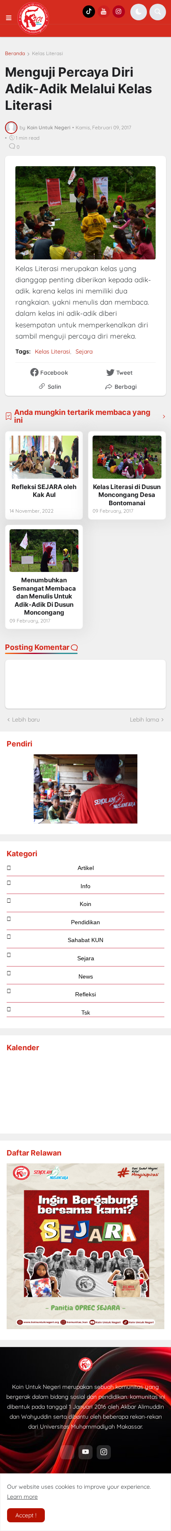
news (85, 976)
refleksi (85, 994)
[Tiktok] (67, 1452)
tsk (85, 1012)
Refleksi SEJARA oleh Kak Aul (44, 491)
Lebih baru (26, 719)
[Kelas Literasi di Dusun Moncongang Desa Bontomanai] (127, 457)
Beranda (15, 53)
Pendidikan (85, 922)
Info (85, 886)
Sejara (84, 351)
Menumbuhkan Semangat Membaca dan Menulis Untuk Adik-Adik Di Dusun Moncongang (44, 596)
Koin (85, 904)
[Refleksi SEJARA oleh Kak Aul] (44, 457)
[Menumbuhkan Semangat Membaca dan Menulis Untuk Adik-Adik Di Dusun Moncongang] (44, 550)
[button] (11, 18)
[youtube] (85, 1452)
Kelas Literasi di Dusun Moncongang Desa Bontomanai (127, 495)
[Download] (85, 1327)
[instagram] (104, 1452)
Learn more (22, 1496)
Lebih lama (144, 719)
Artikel (86, 868)
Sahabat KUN (85, 940)
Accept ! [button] (26, 1515)
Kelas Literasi (47, 53)
